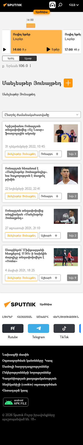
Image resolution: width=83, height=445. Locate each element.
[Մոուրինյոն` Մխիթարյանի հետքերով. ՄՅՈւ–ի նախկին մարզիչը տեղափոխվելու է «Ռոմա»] (66, 257)
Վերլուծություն (66, 317)
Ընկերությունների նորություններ (26, 372)
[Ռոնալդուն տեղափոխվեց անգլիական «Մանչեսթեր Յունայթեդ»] (66, 216)
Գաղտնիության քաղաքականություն (29, 378)
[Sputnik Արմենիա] (13, 6)
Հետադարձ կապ (15, 390)
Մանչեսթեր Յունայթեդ (31, 82)
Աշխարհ (46, 235)
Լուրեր (18, 39)
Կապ (48, 360)
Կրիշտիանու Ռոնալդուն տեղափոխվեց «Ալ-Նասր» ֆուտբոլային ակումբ (24, 130)
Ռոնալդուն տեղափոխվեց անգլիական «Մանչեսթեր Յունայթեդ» (24, 214)
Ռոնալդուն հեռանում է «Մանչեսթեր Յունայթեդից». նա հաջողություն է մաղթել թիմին (26, 174)
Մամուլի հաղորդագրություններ (25, 366)
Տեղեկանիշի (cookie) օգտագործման (29, 384)
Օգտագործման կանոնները (22, 360)
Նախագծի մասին (15, 354)
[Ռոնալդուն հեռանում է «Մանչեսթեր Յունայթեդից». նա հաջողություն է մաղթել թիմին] (66, 175)
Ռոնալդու (47, 154)
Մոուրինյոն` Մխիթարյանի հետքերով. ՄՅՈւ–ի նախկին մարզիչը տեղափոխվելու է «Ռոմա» (26, 255)
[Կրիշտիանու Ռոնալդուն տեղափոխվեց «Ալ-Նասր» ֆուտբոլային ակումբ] (66, 133)
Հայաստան (24, 317)
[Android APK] (16, 402)
